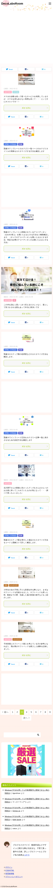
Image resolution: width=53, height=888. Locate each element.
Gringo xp (16, 811)
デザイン (8, 867)
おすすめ (8, 92)
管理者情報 (9, 874)
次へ (25, 718)
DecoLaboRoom (12, 3)
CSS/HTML (9, 870)
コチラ (27, 855)
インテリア (14, 585)
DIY (6, 585)
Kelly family (17, 820)
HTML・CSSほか (10, 144)
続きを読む (26, 108)
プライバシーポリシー (14, 877)
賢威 (20, 144)
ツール (16, 92)
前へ (6, 712)
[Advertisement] (26, 36)
